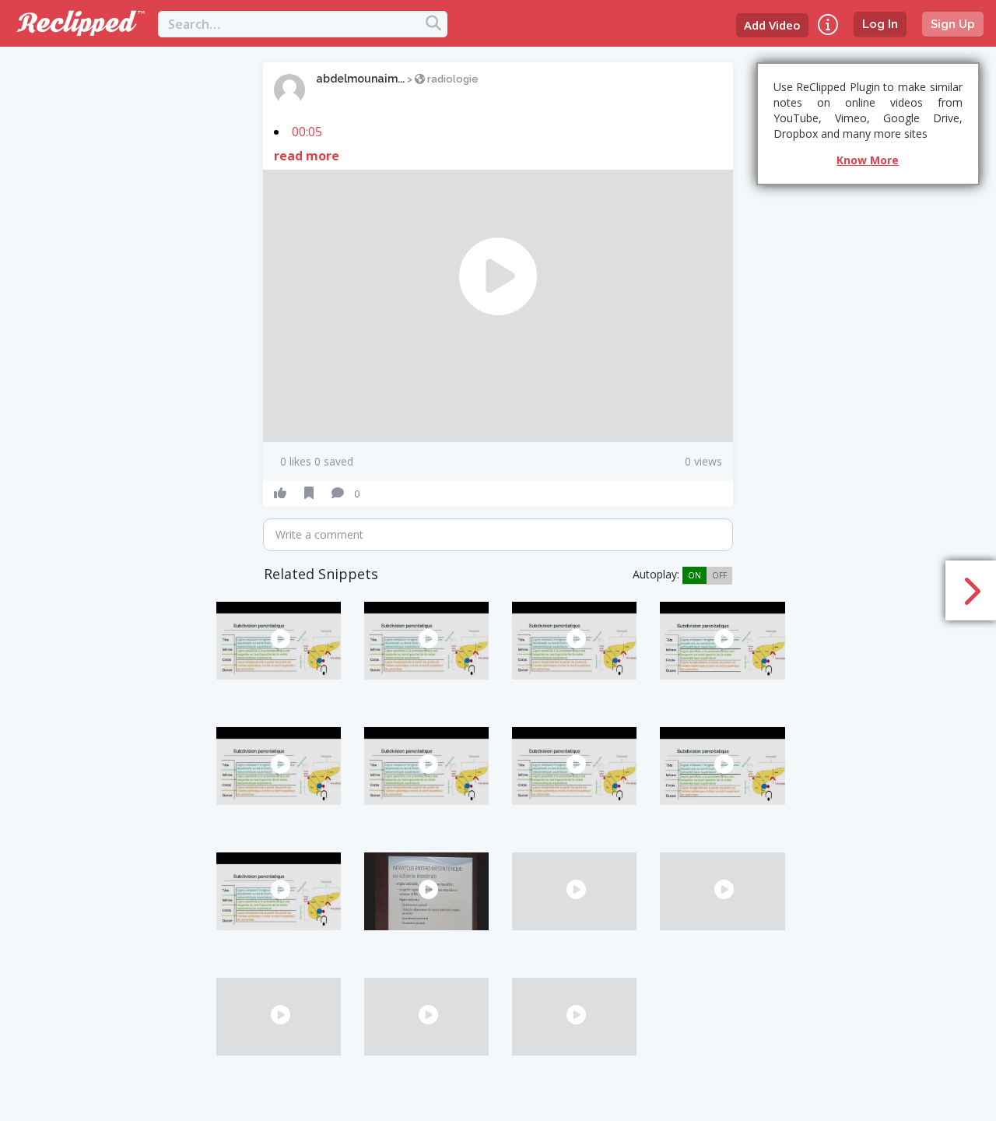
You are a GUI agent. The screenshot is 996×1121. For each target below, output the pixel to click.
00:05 (307, 131)
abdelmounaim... (360, 78)
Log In (880, 24)
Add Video (772, 25)
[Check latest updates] (828, 24)
